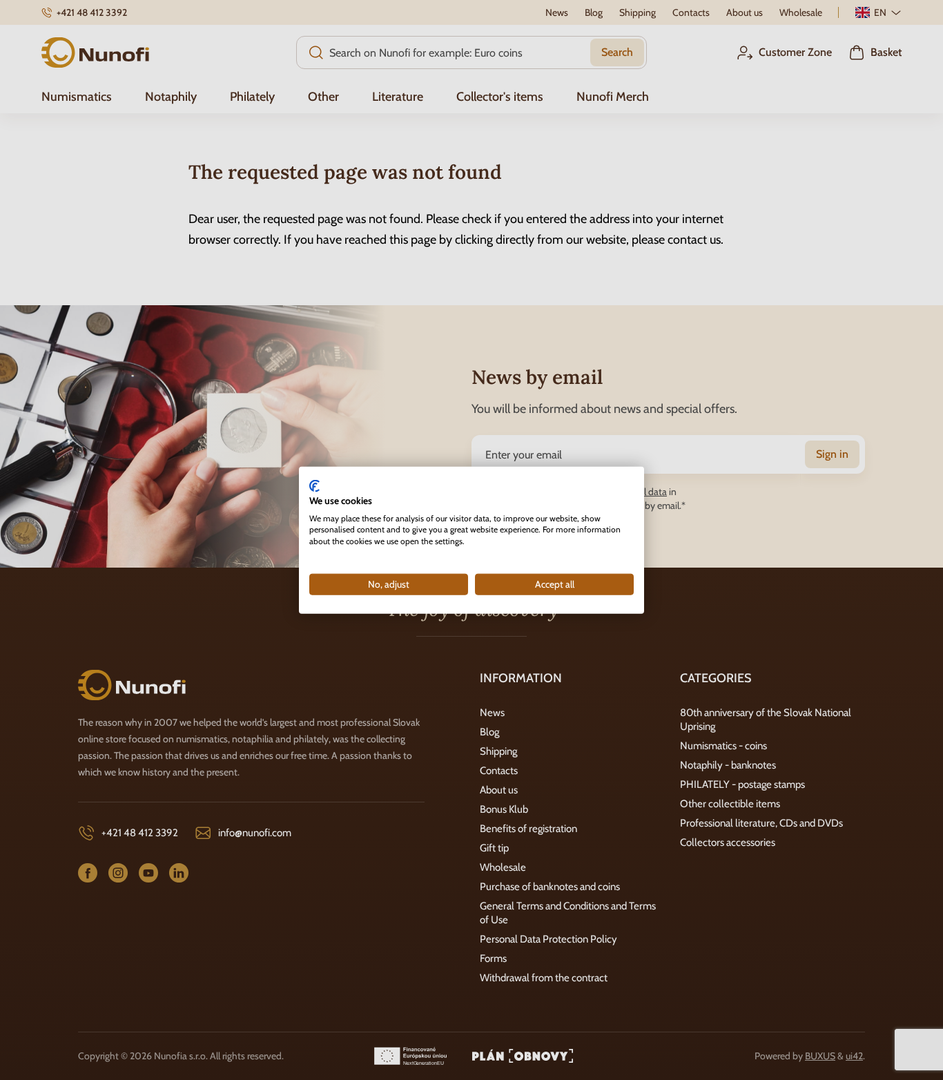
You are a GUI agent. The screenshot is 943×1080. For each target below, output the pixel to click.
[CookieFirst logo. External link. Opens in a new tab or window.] (314, 486)
